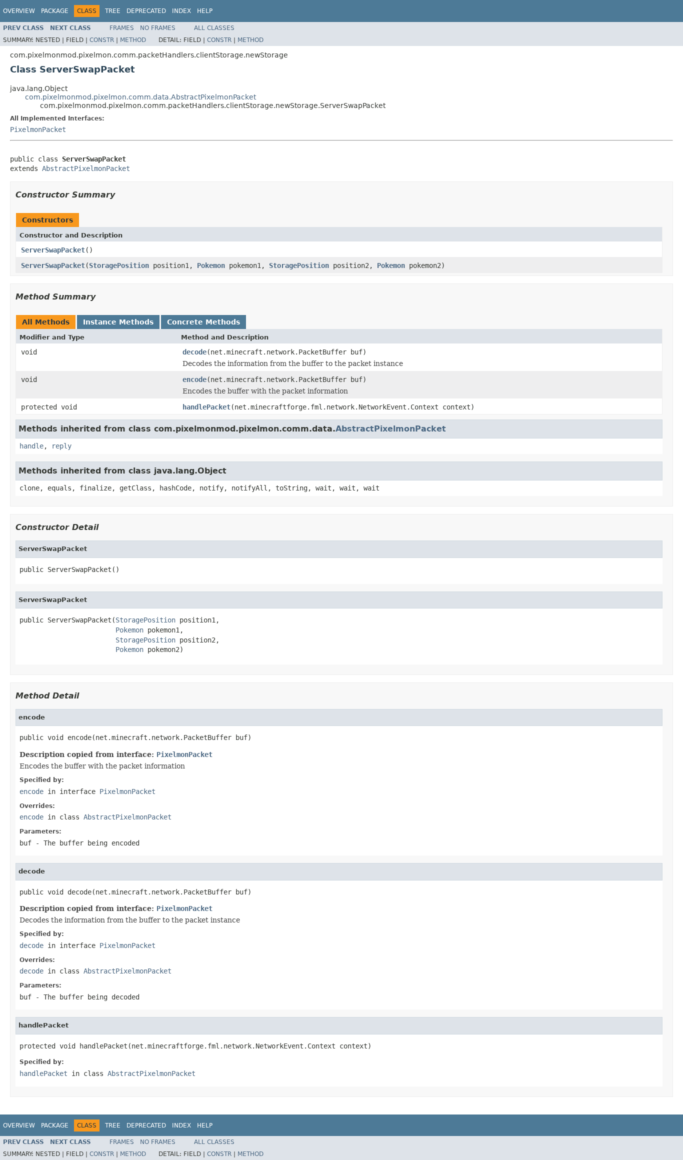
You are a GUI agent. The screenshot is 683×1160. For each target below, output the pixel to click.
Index (181, 11)
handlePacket (206, 407)
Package (54, 11)
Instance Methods (118, 322)
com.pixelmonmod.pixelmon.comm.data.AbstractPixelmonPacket (140, 97)
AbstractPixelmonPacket (86, 168)
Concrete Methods (203, 322)
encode (194, 380)
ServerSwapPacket (53, 250)
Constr (102, 40)
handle (32, 446)
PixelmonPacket (38, 130)
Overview (19, 11)
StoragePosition (119, 266)
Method (133, 40)
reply (62, 446)
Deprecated (146, 11)
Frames (122, 28)
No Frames (158, 28)
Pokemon (211, 266)
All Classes (214, 28)
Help (204, 11)
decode (194, 352)
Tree (112, 11)
